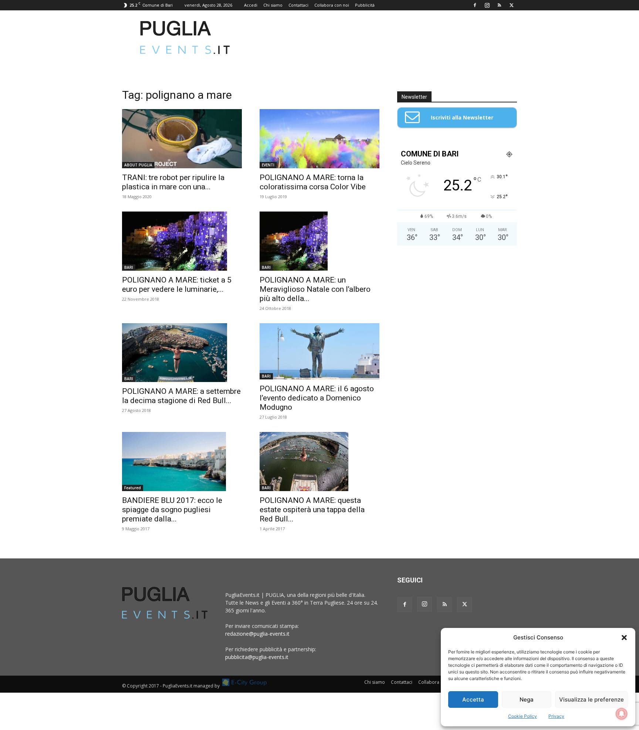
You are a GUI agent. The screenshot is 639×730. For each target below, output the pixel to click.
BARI (128, 267)
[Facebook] (474, 5)
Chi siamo (273, 5)
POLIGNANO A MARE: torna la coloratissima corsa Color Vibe (313, 182)
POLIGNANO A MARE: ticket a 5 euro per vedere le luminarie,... (176, 285)
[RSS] (499, 5)
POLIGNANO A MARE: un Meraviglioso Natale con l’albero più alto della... (315, 289)
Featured (132, 487)
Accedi (250, 5)
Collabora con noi (331, 5)
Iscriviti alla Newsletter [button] (462, 117)
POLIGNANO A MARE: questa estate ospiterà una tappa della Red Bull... (312, 509)
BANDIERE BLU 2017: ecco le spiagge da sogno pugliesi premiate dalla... (172, 509)
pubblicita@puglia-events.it (256, 656)
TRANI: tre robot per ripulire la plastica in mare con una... (173, 182)
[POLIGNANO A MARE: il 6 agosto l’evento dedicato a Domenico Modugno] (319, 351)
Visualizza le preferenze (591, 699)
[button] (624, 637)
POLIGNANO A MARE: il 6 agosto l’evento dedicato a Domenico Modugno (317, 398)
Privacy (556, 716)
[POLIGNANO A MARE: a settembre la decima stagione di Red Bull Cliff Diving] (182, 352)
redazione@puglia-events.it (257, 633)
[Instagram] (487, 5)
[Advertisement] (382, 37)
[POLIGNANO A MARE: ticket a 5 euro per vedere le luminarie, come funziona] (182, 241)
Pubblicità (365, 5)
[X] (511, 5)
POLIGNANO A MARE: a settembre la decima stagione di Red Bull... (181, 396)
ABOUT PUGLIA (138, 165)
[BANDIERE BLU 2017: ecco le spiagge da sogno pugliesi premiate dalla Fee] (182, 461)
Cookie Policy (522, 716)
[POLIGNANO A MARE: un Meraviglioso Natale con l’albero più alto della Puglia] (319, 241)
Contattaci (298, 5)
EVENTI (268, 165)
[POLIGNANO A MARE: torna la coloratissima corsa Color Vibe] (319, 138)
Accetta (473, 699)
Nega (527, 699)
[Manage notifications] (622, 714)
